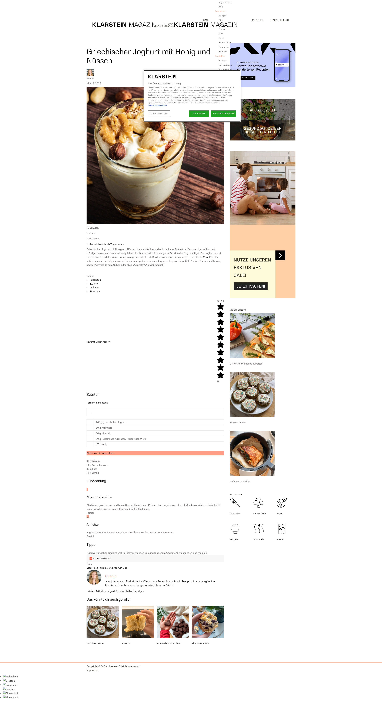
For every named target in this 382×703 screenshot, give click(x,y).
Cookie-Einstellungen (159, 113)
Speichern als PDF (102, 558)
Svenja (90, 77)
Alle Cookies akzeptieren (223, 113)
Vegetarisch (117, 243)
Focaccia (126, 643)
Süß (125, 567)
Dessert (93, 11)
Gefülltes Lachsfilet (240, 481)
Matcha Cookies (95, 643)
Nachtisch (104, 243)
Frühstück (92, 243)
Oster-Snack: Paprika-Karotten (246, 363)
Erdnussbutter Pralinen (169, 643)
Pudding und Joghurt (111, 567)
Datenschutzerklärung (157, 105)
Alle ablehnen (199, 113)
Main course (96, 6)
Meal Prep (208, 257)
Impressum (93, 670)
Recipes (91, 1)
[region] (192, 96)
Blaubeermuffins (200, 643)
